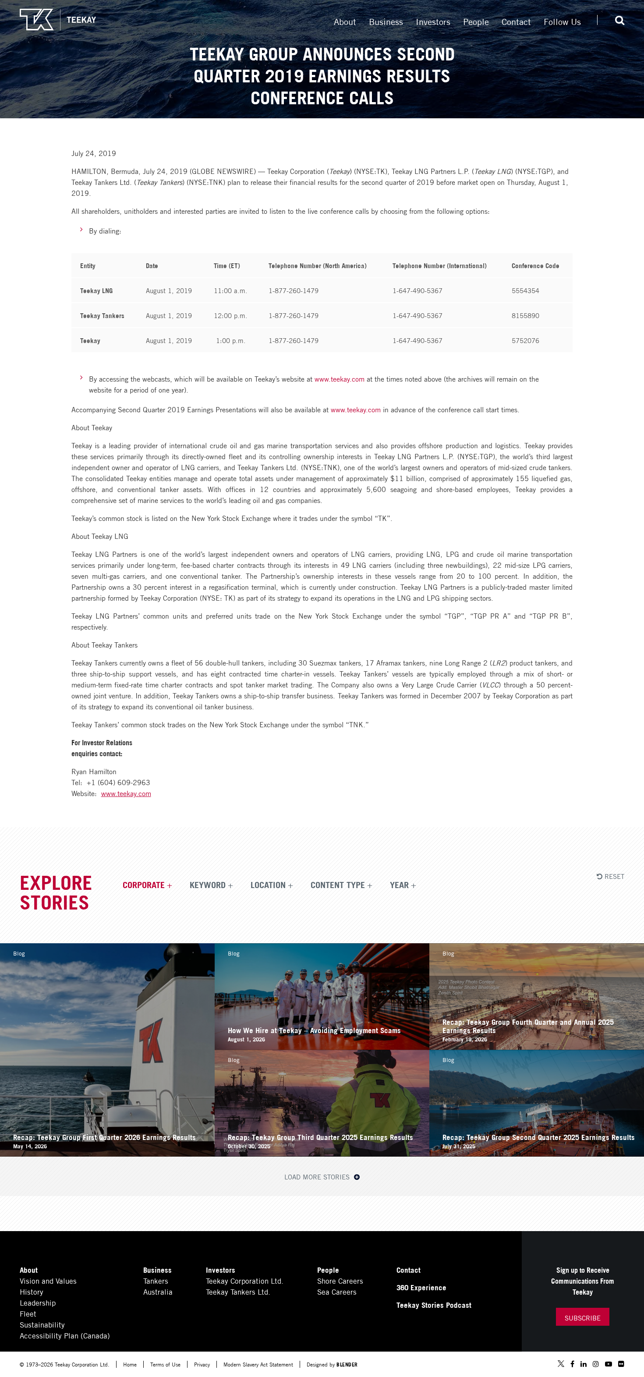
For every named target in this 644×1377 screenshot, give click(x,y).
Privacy (202, 1364)
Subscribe (583, 1317)
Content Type (338, 884)
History (31, 1291)
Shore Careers (340, 1280)
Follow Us (562, 21)
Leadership (38, 1302)
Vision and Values (48, 1280)
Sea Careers (337, 1291)
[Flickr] (621, 1364)
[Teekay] (58, 20)
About (345, 21)
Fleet (28, 1313)
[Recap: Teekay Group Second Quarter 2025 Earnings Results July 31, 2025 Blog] (536, 1153)
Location (268, 884)
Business (386, 21)
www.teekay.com (339, 378)
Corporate (144, 884)
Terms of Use (165, 1364)
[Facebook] (572, 1364)
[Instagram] (596, 1364)
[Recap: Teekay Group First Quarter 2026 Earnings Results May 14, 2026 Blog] (107, 1153)
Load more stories (318, 1176)
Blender (347, 1364)
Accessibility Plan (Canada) (65, 1335)
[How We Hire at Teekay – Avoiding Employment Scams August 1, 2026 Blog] (322, 1046)
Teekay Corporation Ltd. (244, 1280)
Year (399, 884)
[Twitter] (561, 1364)
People (476, 21)
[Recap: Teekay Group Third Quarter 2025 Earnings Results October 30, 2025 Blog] (322, 1153)
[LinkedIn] (583, 1364)
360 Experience (421, 1287)
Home (130, 1364)
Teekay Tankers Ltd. (238, 1291)
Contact (516, 21)
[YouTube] (608, 1364)
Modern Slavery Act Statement (258, 1364)
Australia (158, 1291)
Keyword (208, 884)
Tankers (155, 1280)
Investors (433, 21)
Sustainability (42, 1324)
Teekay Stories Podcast (433, 1304)
